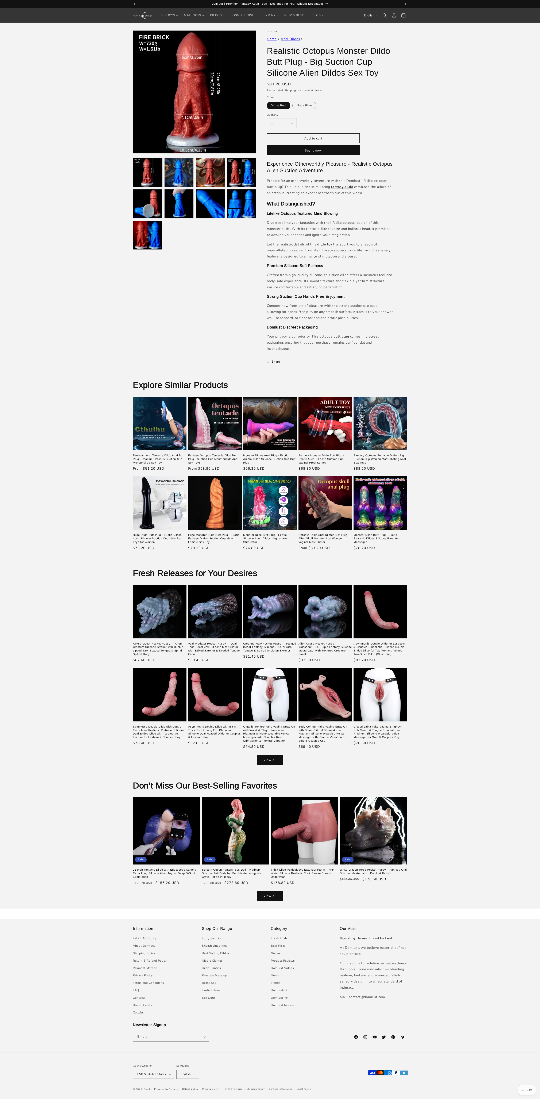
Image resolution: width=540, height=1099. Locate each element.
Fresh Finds (279, 938)
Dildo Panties (211, 968)
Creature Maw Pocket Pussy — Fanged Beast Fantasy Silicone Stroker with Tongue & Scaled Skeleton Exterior (269, 647)
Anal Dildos (290, 39)
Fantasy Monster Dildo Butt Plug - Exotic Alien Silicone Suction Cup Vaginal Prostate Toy (321, 459)
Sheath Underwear (215, 946)
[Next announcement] (405, 4)
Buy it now (313, 150)
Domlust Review (282, 1005)
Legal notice (304, 1089)
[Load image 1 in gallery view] (147, 172)
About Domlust (144, 946)
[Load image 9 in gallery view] (147, 235)
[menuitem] (169, 15)
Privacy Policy (143, 975)
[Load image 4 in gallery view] (241, 172)
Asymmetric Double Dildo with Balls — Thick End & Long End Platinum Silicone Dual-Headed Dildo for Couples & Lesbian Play (214, 732)
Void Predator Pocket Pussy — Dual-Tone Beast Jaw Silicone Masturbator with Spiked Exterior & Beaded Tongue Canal (214, 649)
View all (270, 760)
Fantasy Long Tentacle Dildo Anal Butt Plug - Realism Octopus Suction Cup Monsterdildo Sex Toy (158, 459)
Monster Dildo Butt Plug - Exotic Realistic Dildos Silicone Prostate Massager (376, 538)
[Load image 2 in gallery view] (179, 172)
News (275, 975)
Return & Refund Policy (149, 961)
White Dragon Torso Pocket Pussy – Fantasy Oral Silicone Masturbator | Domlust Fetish (373, 871)
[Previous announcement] (134, 4)
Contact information (280, 1089)
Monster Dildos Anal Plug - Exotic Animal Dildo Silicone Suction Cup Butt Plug (269, 459)
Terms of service (233, 1089)
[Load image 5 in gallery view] (147, 203)
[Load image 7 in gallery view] (210, 203)
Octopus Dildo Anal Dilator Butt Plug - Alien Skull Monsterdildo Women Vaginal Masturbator (323, 538)
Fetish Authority (144, 938)
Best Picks (278, 946)
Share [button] (276, 362)
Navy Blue (304, 105)
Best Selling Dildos (215, 953)
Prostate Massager (215, 975)
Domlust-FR (279, 998)
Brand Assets (142, 1005)
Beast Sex (209, 983)
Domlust (149, 1089)
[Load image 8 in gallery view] (241, 203)
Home (272, 39)
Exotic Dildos (211, 990)
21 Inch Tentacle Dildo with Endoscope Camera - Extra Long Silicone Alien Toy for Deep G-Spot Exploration (165, 873)
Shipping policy (256, 1089)
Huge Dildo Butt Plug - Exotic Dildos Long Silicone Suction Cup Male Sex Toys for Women (157, 538)
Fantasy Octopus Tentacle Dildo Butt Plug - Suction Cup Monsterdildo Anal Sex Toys (213, 459)
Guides (276, 953)
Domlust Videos (282, 968)
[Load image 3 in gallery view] (210, 172)
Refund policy (190, 1089)
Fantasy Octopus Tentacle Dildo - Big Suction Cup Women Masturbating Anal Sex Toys (380, 459)
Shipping (290, 90)
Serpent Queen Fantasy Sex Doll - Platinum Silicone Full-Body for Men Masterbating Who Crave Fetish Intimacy (232, 873)
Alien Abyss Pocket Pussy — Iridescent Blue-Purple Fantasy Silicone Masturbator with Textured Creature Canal (325, 649)
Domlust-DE (280, 990)
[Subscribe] (204, 1037)
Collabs (138, 1013)
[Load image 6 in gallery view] (179, 203)
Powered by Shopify (166, 1089)
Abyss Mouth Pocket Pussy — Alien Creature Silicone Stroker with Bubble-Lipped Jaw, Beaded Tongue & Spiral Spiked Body (158, 649)
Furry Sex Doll (212, 938)
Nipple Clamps (212, 961)
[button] (384, 15)
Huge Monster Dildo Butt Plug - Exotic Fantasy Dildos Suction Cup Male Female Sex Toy (213, 538)
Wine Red (278, 105)
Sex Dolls (209, 998)
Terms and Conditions (148, 983)
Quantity (272, 115)
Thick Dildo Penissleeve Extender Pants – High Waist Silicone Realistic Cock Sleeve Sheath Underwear (303, 873)
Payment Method (145, 968)
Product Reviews (283, 961)
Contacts (139, 998)
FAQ (136, 990)
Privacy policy (210, 1089)
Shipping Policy (144, 953)
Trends (276, 983)
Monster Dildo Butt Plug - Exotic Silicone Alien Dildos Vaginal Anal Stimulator (265, 538)
